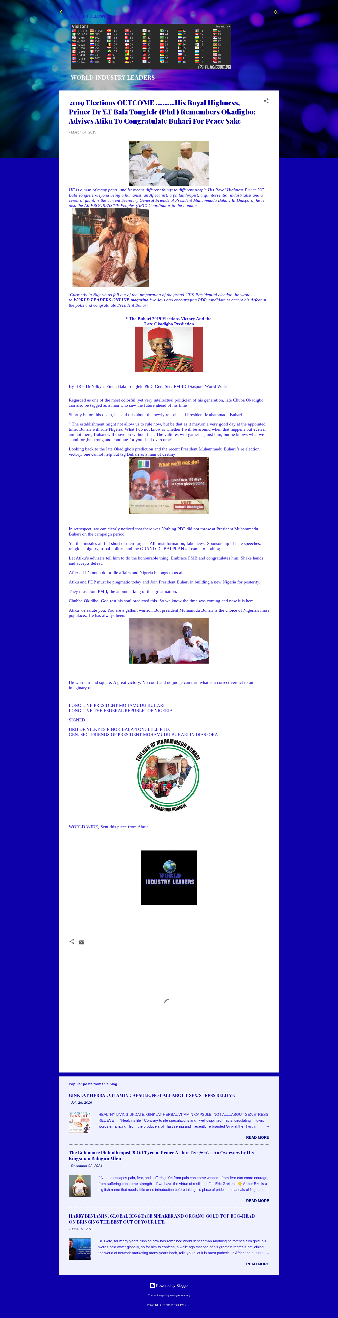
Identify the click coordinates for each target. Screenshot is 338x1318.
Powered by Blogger (172, 1285)
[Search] (276, 13)
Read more (257, 1137)
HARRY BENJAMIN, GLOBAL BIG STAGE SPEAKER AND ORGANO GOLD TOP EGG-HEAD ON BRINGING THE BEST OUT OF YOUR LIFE (162, 1219)
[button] (266, 102)
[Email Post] (82, 944)
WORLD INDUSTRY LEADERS (113, 77)
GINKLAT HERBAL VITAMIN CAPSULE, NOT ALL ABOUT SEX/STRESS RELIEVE (152, 1095)
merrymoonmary (180, 1295)
